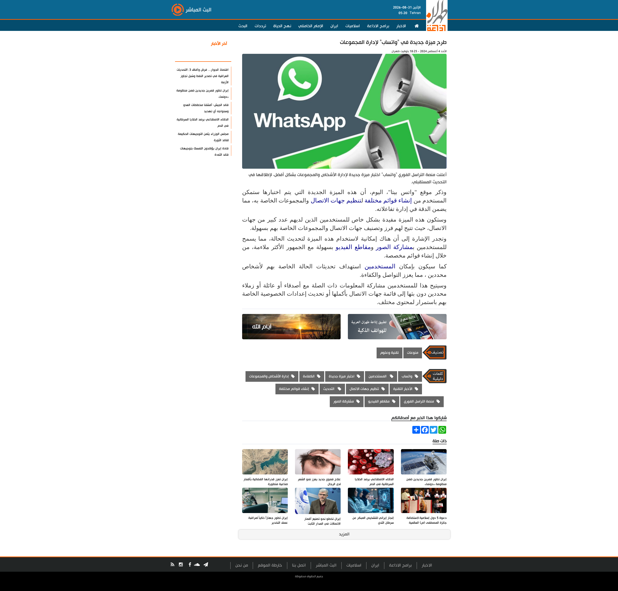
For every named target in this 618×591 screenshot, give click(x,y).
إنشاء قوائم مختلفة (388, 200)
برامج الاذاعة (378, 26)
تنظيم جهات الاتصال (336, 200)
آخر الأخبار (219, 43)
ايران (334, 26)
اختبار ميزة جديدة (341, 376)
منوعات (412, 353)
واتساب (407, 376)
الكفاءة (309, 376)
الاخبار (401, 26)
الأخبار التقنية (402, 389)
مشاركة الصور (394, 247)
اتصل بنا (299, 565)
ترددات (260, 26)
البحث (243, 26)
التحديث (329, 389)
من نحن (241, 565)
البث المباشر (326, 565)
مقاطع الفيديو (353, 247)
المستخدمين (382, 266)
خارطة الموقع (270, 565)
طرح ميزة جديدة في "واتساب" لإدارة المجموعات (393, 42)
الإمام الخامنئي (310, 26)
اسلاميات (352, 26)
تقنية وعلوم (389, 353)
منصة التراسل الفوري (419, 401)
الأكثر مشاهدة (214, 55)
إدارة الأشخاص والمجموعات (269, 376)
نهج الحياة (282, 26)
